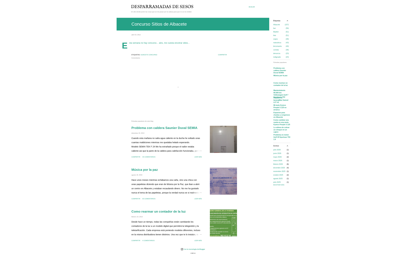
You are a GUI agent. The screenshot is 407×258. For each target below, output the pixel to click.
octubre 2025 (278, 175)
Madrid (280, 32)
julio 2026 (277, 150)
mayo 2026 (277, 157)
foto (280, 35)
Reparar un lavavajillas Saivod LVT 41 (280, 100)
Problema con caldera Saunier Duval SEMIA (164, 128)
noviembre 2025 (279, 171)
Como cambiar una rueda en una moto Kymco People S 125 (281, 122)
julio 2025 (277, 182)
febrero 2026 (278, 164)
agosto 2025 (278, 178)
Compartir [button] (222, 55)
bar (280, 28)
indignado (280, 57)
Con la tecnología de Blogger (194, 249)
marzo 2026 (277, 160)
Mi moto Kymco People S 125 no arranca (279, 107)
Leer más (198, 157)
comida (280, 50)
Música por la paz (144, 169)
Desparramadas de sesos (162, 7)
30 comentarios (148, 157)
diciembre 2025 (279, 168)
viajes (280, 39)
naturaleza (280, 43)
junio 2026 (277, 153)
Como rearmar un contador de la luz (158, 211)
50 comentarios (148, 199)
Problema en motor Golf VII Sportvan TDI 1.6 (281, 137)
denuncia (280, 53)
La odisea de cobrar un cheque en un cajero (281, 130)
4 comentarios (148, 240)
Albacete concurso (149, 55)
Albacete (280, 25)
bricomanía (280, 46)
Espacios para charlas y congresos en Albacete (281, 115)
